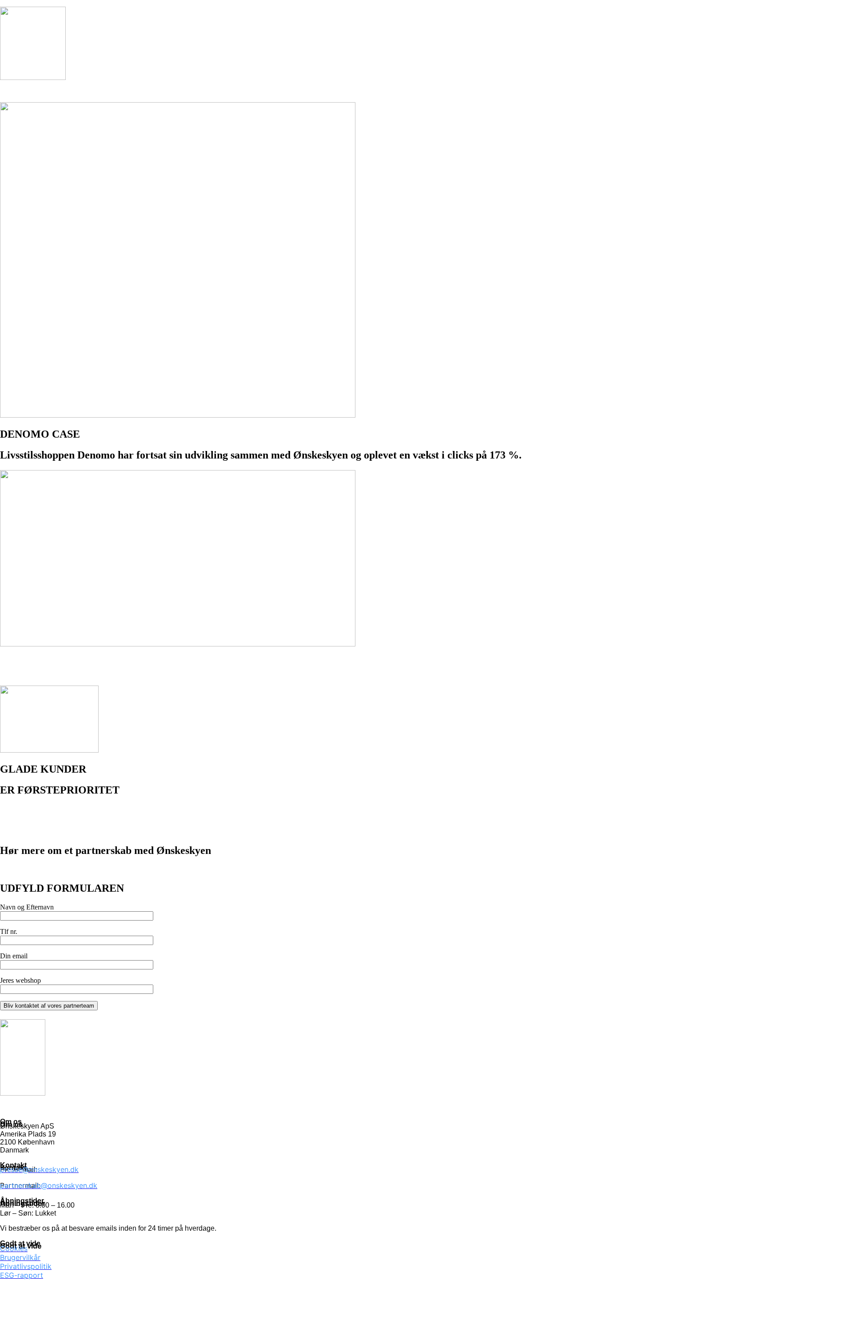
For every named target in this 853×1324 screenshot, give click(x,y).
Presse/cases (228, 92)
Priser (278, 92)
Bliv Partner (370, 92)
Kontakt (319, 92)
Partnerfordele (163, 92)
